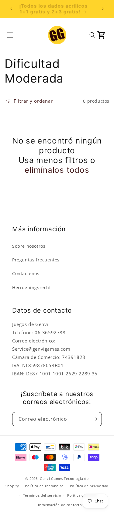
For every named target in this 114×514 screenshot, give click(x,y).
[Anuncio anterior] (11, 9)
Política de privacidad (89, 486)
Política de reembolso (44, 486)
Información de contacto (60, 504)
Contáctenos (26, 273)
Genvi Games (51, 478)
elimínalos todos (57, 170)
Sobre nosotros (28, 246)
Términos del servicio (42, 495)
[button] (10, 35)
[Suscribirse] (95, 419)
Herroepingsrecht (31, 287)
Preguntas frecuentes (36, 260)
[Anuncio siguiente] (102, 9)
